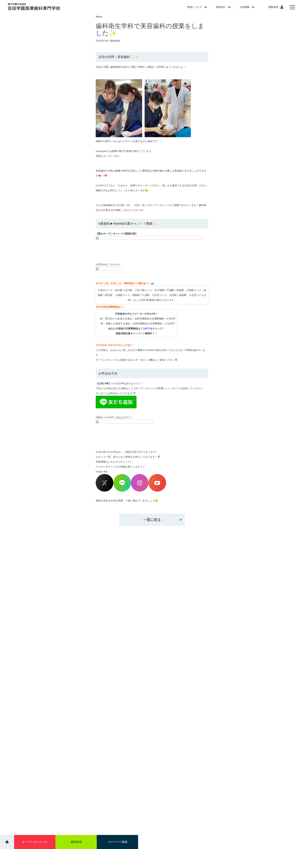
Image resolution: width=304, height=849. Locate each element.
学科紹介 (221, 7)
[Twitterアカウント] (104, 490)
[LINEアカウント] (122, 490)
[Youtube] (157, 490)
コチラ (146, 328)
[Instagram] (139, 490)
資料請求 (76, 841)
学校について (194, 7)
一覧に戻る (152, 519)
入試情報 (244, 7)
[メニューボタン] (292, 7)
